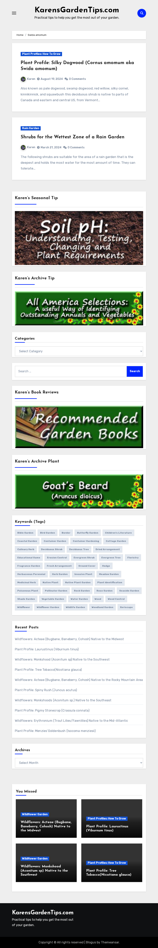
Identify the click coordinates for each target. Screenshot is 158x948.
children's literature (118, 532)
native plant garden (78, 582)
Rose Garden (105, 590)
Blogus (91, 942)
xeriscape (126, 607)
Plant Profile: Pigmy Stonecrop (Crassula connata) (52, 710)
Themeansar (110, 942)
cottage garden (116, 541)
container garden (55, 541)
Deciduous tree (79, 549)
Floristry (133, 557)
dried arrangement (108, 549)
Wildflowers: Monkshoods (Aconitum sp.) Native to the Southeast (63, 700)
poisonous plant (27, 590)
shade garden (26, 599)
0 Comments (77, 79)
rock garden (82, 590)
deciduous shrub (51, 549)
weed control (116, 599)
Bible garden (25, 532)
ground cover (86, 566)
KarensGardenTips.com (76, 10)
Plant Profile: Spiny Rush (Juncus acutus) (46, 690)
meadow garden (109, 574)
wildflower (23, 607)
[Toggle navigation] (14, 13)
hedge (106, 566)
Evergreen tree (111, 557)
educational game (28, 557)
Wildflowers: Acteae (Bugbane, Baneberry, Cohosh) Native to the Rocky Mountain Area (79, 680)
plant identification (109, 582)
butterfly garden (87, 532)
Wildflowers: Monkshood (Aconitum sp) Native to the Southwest (62, 659)
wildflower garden (48, 607)
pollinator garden (56, 590)
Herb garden (60, 574)
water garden (79, 599)
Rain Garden (30, 128)
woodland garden (102, 607)
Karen (31, 79)
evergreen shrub (84, 557)
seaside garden (129, 590)
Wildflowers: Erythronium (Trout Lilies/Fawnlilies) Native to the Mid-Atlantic (71, 720)
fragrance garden (28, 566)
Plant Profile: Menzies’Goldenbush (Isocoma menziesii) (55, 731)
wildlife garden (75, 607)
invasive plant (83, 574)
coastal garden (27, 541)
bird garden (47, 532)
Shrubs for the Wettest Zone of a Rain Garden (72, 137)
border (66, 532)
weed (98, 599)
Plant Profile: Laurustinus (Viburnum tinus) (47, 649)
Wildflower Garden (35, 814)
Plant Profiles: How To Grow (41, 54)
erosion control (57, 557)
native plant (50, 582)
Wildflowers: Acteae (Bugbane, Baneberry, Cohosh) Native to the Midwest (69, 639)
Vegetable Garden (53, 599)
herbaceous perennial (31, 574)
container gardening (86, 541)
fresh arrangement (59, 566)
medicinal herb (26, 582)
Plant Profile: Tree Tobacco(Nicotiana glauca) (48, 670)
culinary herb (25, 549)
